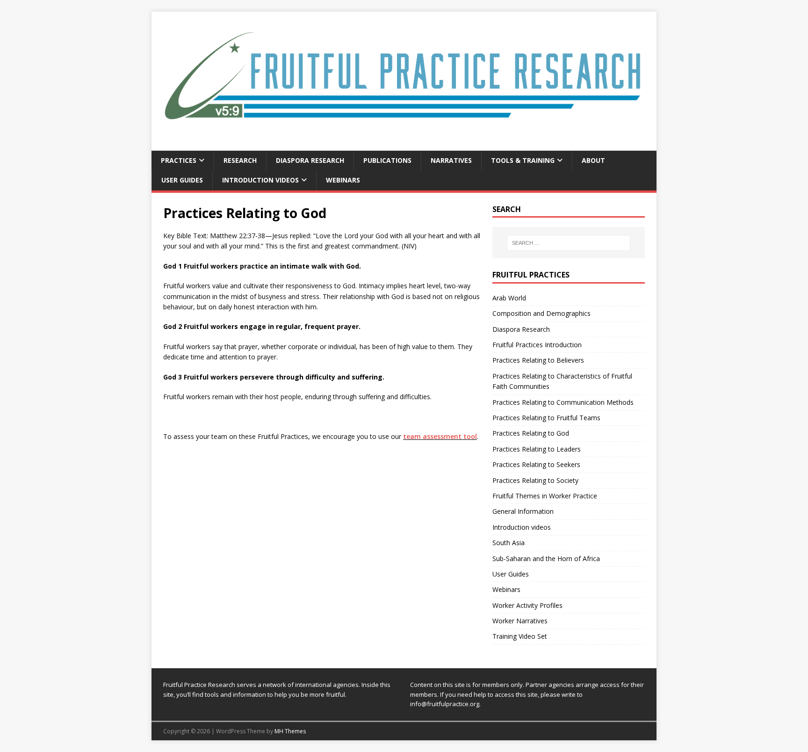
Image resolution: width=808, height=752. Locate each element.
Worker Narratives (520, 620)
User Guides (182, 179)
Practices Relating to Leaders (536, 449)
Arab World (509, 297)
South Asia (508, 542)
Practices (178, 160)
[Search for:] (568, 243)
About (593, 160)
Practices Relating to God (530, 433)
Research (240, 160)
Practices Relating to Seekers (536, 464)
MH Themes (290, 731)
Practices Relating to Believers (538, 360)
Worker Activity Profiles (527, 605)
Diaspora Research (310, 160)
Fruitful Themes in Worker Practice (544, 495)
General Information (523, 511)
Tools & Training (523, 160)
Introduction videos (260, 179)
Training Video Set (519, 636)
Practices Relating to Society (535, 480)
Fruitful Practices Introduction (537, 344)
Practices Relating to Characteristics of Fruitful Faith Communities (562, 381)
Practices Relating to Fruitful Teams (546, 417)
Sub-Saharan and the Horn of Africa (546, 558)
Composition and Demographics (541, 313)
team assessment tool (440, 436)
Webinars (343, 179)
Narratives (451, 160)
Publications (387, 160)
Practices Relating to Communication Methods (563, 402)
